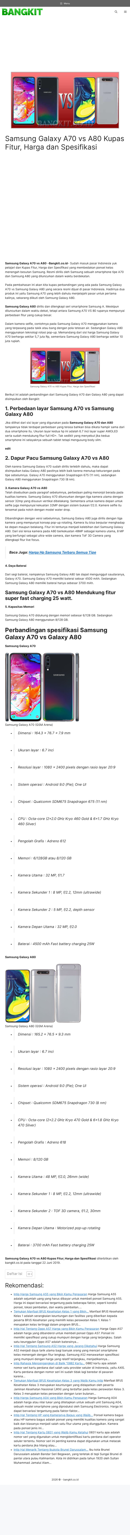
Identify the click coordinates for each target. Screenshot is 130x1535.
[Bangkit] (22, 12)
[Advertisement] (65, 46)
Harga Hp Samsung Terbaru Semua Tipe (62, 552)
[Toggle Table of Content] (27, 1274)
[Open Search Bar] (116, 12)
